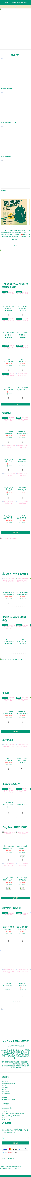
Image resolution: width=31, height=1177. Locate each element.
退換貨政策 (5, 1087)
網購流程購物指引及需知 (8, 1083)
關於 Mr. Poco (5, 1081)
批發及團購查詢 (6, 1093)
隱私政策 (4, 1089)
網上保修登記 (5, 1091)
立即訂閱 (15, 1143)
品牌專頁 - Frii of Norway (8, 1099)
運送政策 (4, 1085)
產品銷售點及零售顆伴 (8, 1108)
